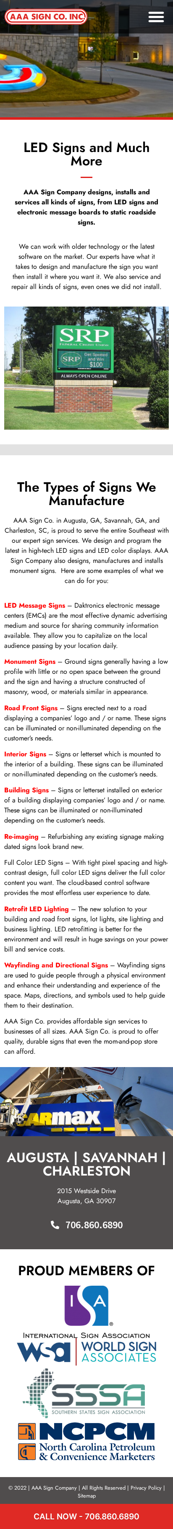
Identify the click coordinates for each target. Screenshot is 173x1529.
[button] (156, 16)
